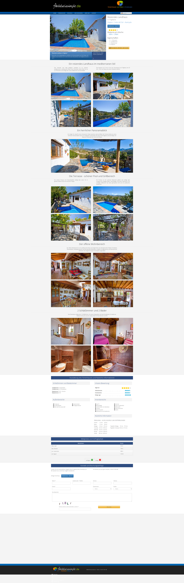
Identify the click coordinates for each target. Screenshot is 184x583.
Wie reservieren (79, 13)
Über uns (87, 13)
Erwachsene (96, 486)
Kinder (115, 486)
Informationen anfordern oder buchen (119, 48)
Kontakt (94, 13)
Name (54, 481)
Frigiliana (112, 19)
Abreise (115, 481)
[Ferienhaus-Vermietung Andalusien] (78, 6)
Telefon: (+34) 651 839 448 (101, 569)
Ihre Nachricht (55, 492)
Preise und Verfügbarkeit (58, 580)
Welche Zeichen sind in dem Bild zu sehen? (69, 506)
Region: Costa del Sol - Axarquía (119, 22)
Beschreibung (56, 575)
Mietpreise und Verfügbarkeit (98, 53)
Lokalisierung (56, 581)
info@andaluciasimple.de (91, 569)
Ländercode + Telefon (78, 481)
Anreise (94, 481)
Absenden (109, 507)
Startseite (55, 574)
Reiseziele (69, 13)
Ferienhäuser (61, 13)
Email (53, 486)
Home (54, 13)
